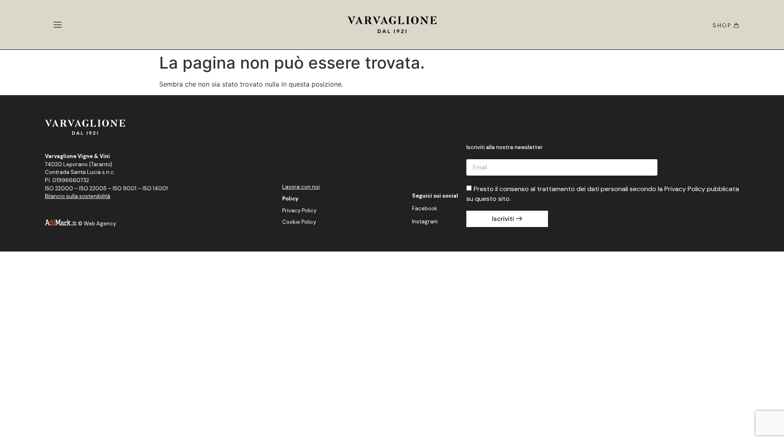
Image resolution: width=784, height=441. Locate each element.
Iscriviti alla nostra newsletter (504, 148)
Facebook (424, 208)
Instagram (425, 221)
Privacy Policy (299, 210)
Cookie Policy (299, 221)
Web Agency (100, 223)
